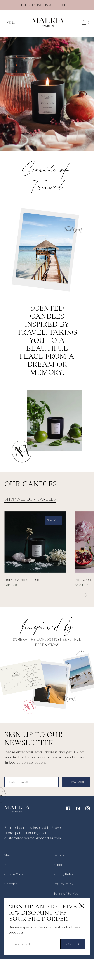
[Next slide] (85, 595)
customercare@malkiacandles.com (32, 838)
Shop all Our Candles (30, 498)
